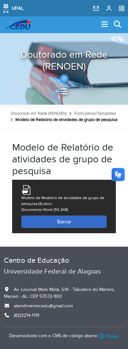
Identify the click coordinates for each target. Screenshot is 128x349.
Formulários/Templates (95, 113)
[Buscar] (117, 25)
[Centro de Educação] (17, 25)
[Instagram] (64, 78)
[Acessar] (113, 39)
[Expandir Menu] (104, 25)
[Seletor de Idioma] (120, 39)
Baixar (64, 221)
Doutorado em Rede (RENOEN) (64, 60)
